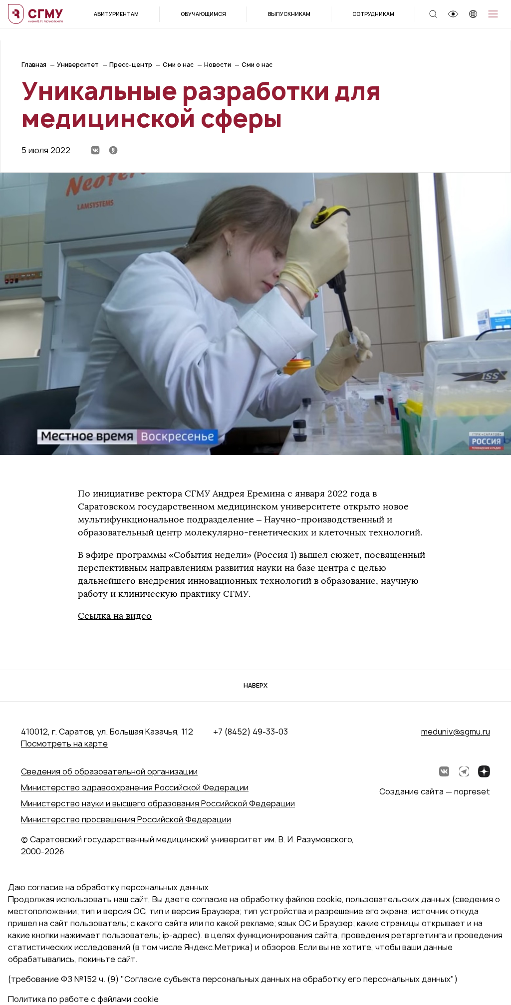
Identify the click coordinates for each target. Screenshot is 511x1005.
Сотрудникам (373, 13)
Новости (217, 64)
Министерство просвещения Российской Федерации (126, 819)
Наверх (255, 685)
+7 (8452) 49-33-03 (250, 731)
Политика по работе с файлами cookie (83, 999)
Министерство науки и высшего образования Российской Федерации (158, 803)
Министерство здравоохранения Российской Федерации (135, 787)
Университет (78, 64)
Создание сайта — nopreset (434, 791)
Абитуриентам (116, 13)
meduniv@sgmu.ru (455, 731)
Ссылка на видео (115, 615)
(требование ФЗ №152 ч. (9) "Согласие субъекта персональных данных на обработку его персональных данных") (233, 979)
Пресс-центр (130, 64)
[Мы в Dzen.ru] (484, 771)
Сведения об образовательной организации (109, 771)
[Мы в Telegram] (464, 771)
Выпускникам (289, 13)
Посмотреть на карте (64, 743)
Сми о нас (178, 64)
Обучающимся (203, 13)
